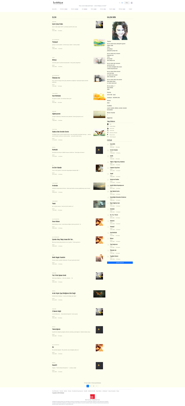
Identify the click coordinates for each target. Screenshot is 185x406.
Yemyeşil (55, 42)
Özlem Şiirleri (54, 93)
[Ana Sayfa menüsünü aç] (57, 9)
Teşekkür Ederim (114, 256)
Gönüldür (112, 209)
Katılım (65, 391)
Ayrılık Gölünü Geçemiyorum (117, 185)
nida (110, 124)
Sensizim (112, 220)
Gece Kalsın (56, 221)
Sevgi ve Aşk (54, 129)
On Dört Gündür (57, 168)
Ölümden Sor (56, 78)
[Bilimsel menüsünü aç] (125, 9)
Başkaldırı (54, 21)
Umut (53, 255)
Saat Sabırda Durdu (115, 191)
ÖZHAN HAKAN (112, 126)
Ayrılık (111, 156)
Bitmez (54, 60)
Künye (117, 391)
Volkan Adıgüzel (113, 136)
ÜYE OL (127, 2)
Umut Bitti (112, 144)
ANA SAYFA (54, 9)
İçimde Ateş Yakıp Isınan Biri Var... (63, 239)
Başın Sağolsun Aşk (115, 203)
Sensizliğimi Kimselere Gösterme (118, 197)
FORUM (130, 9)
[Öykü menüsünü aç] (97, 9)
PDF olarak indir (120, 262)
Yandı (54, 203)
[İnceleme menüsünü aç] (68, 9)
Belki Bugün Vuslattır (58, 257)
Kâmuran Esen (112, 134)
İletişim (69, 391)
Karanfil (54, 365)
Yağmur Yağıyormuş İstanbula (117, 162)
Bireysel (53, 147)
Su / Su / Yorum (114, 215)
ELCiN (53, 29)
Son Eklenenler (55, 391)
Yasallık (85, 391)
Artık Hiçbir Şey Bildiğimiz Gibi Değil (64, 293)
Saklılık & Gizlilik (91, 391)
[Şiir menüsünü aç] (87, 9)
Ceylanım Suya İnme (115, 167)
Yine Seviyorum (114, 244)
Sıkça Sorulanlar (112, 391)
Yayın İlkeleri (99, 391)
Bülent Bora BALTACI (113, 132)
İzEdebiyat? (105, 391)
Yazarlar (61, 391)
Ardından (55, 185)
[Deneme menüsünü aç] (78, 9)
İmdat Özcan (112, 128)
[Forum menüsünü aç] (132, 9)
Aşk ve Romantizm (55, 39)
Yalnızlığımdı (56, 329)
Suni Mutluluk (56, 96)
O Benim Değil (56, 311)
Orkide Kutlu (112, 130)
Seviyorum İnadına (114, 179)
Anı (52, 165)
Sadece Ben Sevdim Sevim (60, 132)
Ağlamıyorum (56, 114)
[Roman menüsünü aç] (106, 9)
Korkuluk (55, 150)
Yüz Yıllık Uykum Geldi (59, 275)
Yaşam (53, 57)
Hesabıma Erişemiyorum (77, 391)
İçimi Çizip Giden (57, 24)
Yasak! (111, 173)
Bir (53, 347)
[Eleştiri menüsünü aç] (115, 9)
